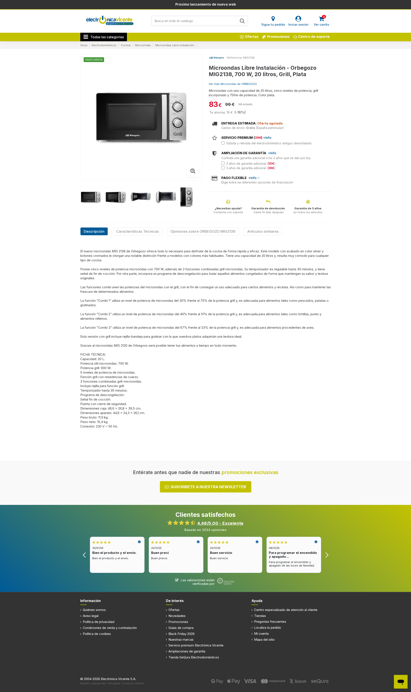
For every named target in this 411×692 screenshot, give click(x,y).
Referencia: (234, 57)
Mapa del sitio (264, 639)
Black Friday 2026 (181, 634)
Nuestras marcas (181, 639)
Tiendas (260, 616)
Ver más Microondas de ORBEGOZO (233, 84)
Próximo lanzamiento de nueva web (205, 4)
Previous (84, 555)
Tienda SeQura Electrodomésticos (193, 657)
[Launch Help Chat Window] (401, 682)
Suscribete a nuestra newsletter (208, 487)
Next (327, 555)
